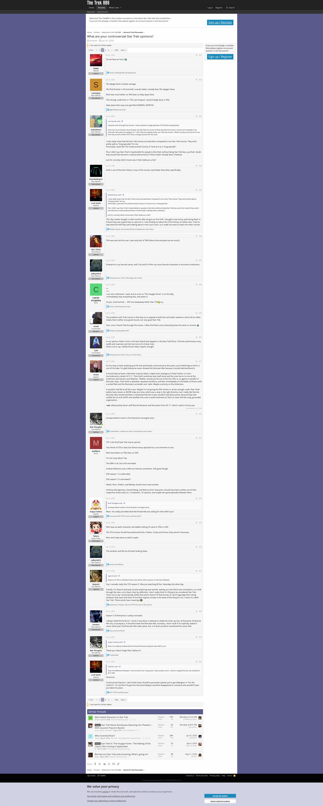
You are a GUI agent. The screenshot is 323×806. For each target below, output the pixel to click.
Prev (91, 50)
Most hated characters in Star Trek (111, 717)
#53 (200, 438)
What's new (114, 7)
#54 (200, 498)
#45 (200, 190)
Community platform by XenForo (161, 780)
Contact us (190, 775)
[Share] (196, 55)
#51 (200, 361)
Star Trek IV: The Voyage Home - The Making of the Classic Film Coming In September (123, 745)
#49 (200, 313)
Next (123, 50)
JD (95, 749)
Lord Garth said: (114, 121)
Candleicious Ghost (190, 719)
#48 (200, 284)
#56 (200, 547)
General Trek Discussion (119, 720)
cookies (105, 791)
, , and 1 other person (131, 605)
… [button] (111, 50)
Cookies (92, 775)
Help (223, 775)
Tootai (97, 738)
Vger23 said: (112, 576)
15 (149, 738)
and (118, 110)
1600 (116, 50)
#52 (200, 414)
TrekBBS (102, 775)
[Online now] (102, 424)
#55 (200, 523)
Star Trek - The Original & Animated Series (126, 738)
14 (146, 738)
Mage (97, 757)
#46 (200, 236)
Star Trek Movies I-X (130, 730)
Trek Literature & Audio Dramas (118, 749)
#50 (200, 337)
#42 (200, 80)
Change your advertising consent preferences (106, 800)
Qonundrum (193, 727)
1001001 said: (113, 666)
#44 (200, 166)
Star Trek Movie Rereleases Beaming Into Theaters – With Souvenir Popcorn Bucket (123, 726)
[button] (121, 7)
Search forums (102, 12)
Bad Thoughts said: (115, 503)
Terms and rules (202, 775)
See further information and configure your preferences (111, 796)
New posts (91, 12)
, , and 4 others (125, 355)
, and (123, 73)
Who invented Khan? (105, 735)
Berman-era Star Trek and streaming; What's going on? (121, 754)
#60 (200, 662)
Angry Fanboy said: (115, 642)
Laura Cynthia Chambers (103, 730)
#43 (200, 116)
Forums (101, 7)
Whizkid (97, 720)
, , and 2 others (132, 229)
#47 (200, 260)
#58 (200, 611)
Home (91, 7)
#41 (200, 55)
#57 (200, 571)
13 (143, 738)
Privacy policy (215, 775)
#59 (200, 637)
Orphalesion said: (115, 195)
